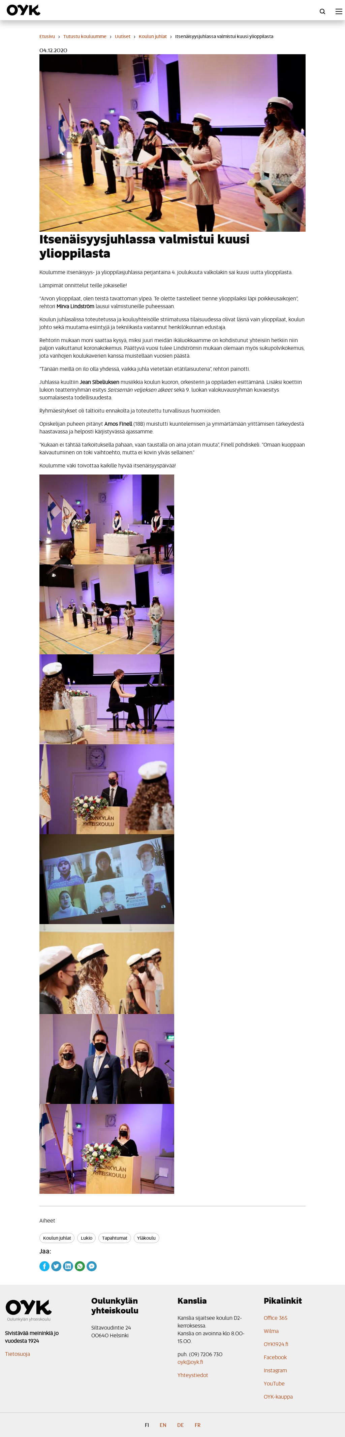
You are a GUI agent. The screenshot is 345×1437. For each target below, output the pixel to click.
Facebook (275, 1357)
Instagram (275, 1370)
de (180, 1425)
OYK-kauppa (278, 1396)
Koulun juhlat (57, 1238)
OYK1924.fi (276, 1343)
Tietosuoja (17, 1353)
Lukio (86, 1238)
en (163, 1425)
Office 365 (275, 1317)
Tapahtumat (114, 1238)
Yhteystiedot (193, 1374)
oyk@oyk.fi (190, 1361)
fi (147, 1425)
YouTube (274, 1383)
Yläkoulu (146, 1238)
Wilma (271, 1330)
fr (197, 1425)
